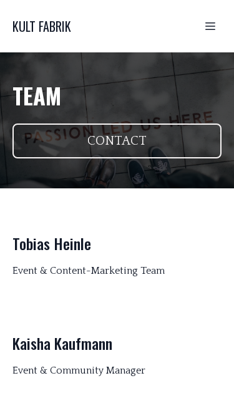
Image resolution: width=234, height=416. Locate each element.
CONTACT (117, 141)
